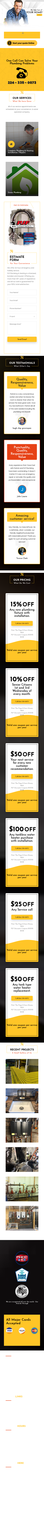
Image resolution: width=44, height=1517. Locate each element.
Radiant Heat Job (18, 1079)
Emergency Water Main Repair (25, 1166)
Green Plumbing (14, 192)
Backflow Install (17, 1196)
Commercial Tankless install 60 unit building (24, 1136)
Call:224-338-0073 (22, 623)
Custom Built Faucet (19, 1108)
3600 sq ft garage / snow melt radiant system (24, 1224)
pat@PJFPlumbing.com (20, 1486)
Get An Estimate (21, 205)
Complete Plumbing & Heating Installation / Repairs (20, 152)
